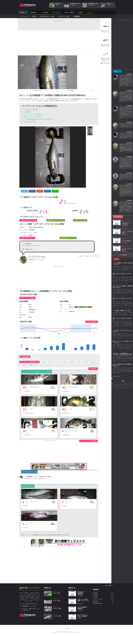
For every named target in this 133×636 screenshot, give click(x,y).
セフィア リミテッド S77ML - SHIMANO (83, 615)
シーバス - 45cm (57, 616)
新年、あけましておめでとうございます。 (122, 274)
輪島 (37, 356)
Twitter (24, 191)
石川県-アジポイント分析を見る (27, 298)
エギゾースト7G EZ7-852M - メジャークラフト (83, 601)
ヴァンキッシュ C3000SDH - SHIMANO (81, 593)
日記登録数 (95, 595)
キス (31, 409)
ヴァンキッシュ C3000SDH (126, 223)
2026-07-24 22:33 (126, 229)
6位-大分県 (78, 362)
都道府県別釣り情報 (97, 603)
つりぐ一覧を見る (123, 255)
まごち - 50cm (56, 593)
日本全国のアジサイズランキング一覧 (55, 220)
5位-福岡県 (71, 362)
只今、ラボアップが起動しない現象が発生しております (122, 286)
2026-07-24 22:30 (126, 238)
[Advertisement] (59, 25)
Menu (22, 12)
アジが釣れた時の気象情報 (30, 109)
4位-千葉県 (64, 362)
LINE (55, 191)
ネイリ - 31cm (56, 600)
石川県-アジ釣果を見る (91, 321)
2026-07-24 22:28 (126, 246)
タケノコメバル (34, 387)
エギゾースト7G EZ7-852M (127, 232)
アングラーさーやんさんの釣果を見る (88, 441)
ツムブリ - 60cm (57, 608)
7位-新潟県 (85, 362)
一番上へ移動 (108, 585)
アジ (31, 430)
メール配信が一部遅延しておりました (122, 310)
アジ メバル (33, 501)
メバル (71, 409)
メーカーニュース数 (97, 599)
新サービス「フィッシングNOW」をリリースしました (123, 341)
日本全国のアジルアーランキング (68, 238)
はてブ (47, 191)
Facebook (32, 191)
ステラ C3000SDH (126, 240)
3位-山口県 (57, 362)
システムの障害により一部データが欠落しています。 (122, 263)
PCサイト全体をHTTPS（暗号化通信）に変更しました (123, 364)
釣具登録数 (95, 597)
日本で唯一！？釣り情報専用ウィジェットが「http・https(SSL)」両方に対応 (122, 354)
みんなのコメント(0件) (29, 121)
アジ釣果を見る (93, 368)
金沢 (33, 356)
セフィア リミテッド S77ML (127, 249)
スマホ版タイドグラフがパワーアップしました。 (122, 331)
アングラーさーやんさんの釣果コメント (34, 114)
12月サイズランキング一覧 (80, 220)
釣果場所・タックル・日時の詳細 (32, 116)
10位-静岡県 (29, 364)
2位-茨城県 (50, 362)
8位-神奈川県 (93, 362)
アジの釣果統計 (27, 112)
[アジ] (90, 130)
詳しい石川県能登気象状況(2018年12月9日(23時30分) (37, 119)
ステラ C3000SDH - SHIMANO (82, 607)
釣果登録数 (95, 593)
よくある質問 (66, 628)
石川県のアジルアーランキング (27, 238)
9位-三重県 (22, 364)
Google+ (40, 191)
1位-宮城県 (43, 362)
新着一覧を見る (116, 376)
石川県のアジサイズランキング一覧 (28, 220)
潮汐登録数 (95, 601)
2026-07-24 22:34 (126, 220)
